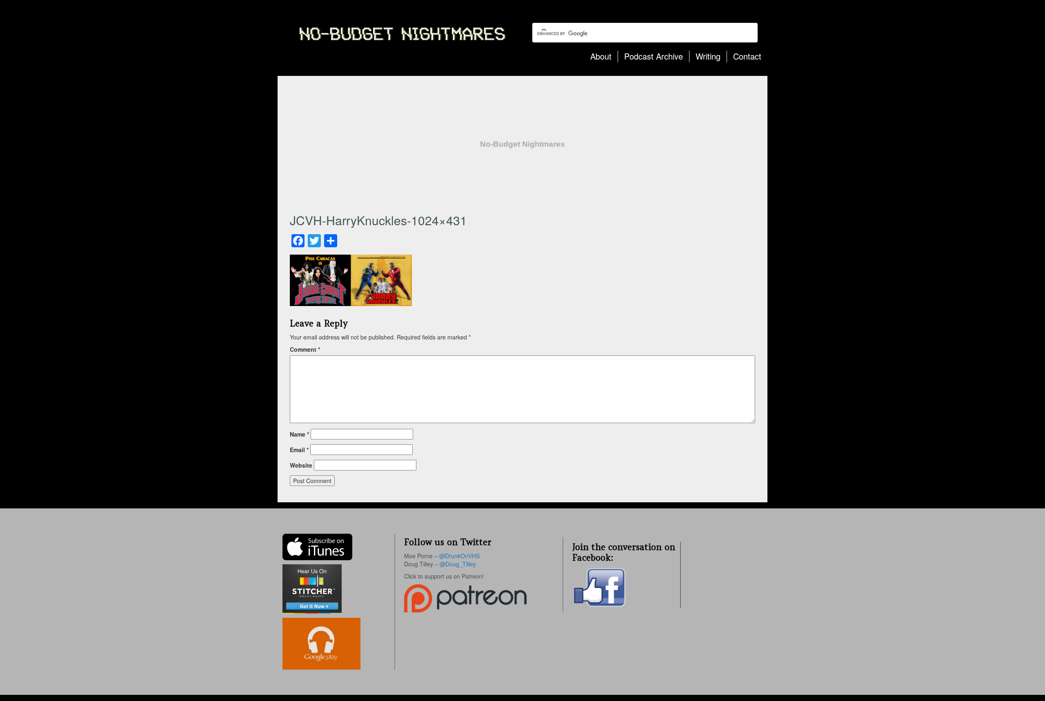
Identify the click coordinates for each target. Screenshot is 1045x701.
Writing (708, 56)
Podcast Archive (653, 56)
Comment (305, 349)
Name (299, 434)
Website (301, 465)
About (600, 56)
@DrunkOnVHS (459, 556)
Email (299, 450)
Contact (747, 56)
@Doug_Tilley (458, 564)
